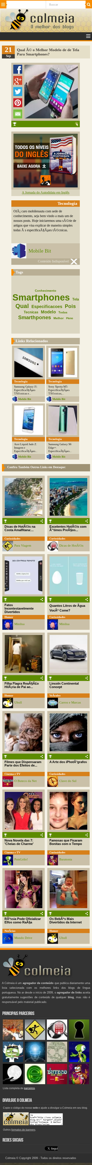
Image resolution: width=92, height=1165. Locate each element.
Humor (8, 617)
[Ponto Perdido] (79, 1039)
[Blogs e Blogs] (35, 1083)
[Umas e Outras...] (57, 1061)
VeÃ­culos (55, 695)
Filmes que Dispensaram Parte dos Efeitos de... (22, 763)
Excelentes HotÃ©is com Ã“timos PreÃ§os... (67, 528)
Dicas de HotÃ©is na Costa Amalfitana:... (19, 528)
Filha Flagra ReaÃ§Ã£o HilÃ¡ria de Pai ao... (21, 685)
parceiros (29, 1088)
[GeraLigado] (13, 1061)
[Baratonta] (79, 1083)
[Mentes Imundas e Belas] (13, 1083)
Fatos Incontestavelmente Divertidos (19, 608)
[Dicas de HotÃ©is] (57, 1039)
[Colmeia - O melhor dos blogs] (17, 30)
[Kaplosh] (13, 1039)
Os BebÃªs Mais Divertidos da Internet (65, 920)
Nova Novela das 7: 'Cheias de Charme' (19, 842)
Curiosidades (12, 538)
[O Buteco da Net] (57, 1083)
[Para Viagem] (35, 1039)
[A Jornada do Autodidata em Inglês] (45, 186)
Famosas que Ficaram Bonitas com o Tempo (65, 842)
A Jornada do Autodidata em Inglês (45, 192)
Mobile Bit (39, 251)
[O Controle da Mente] (35, 1061)
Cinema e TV (12, 774)
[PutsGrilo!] (79, 1061)
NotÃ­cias (9, 930)
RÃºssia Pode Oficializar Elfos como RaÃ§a (22, 920)
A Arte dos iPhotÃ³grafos (68, 762)
